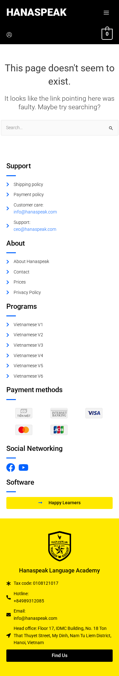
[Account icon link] (9, 35)
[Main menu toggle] (106, 12)
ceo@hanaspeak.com (35, 229)
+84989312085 (29, 600)
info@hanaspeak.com (35, 211)
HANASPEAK (36, 12)
